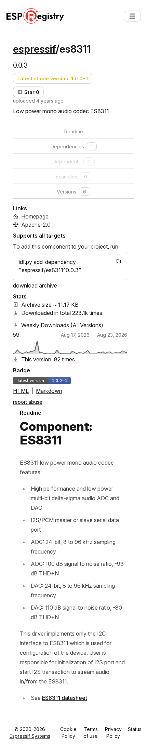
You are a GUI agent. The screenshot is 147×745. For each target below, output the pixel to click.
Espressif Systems (30, 736)
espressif (34, 49)
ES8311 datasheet (64, 697)
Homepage (35, 216)
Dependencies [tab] (72, 146)
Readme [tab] (73, 131)
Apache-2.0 (36, 224)
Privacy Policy (113, 732)
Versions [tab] (71, 192)
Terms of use (90, 732)
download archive (35, 285)
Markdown (49, 390)
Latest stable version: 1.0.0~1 (52, 78)
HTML (21, 390)
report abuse (27, 402)
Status (135, 729)
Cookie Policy (68, 732)
